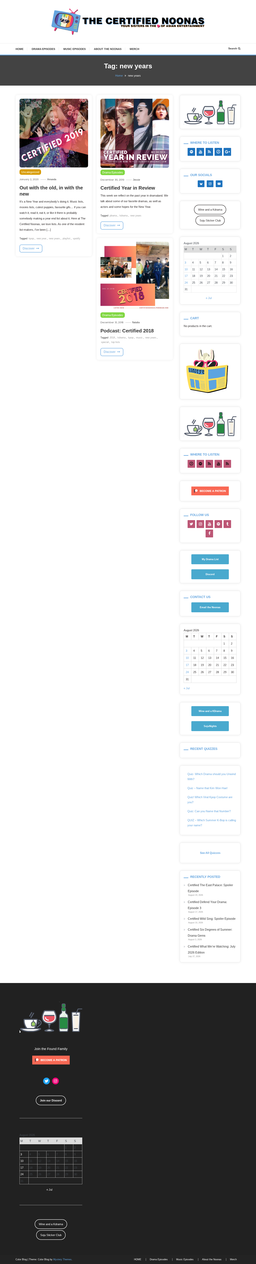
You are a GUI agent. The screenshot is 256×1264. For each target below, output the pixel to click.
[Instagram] (200, 524)
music (139, 337)
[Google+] (227, 152)
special (105, 342)
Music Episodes (74, 48)
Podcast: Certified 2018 (127, 331)
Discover (29, 248)
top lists (115, 342)
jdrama (113, 215)
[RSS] (209, 152)
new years (54, 238)
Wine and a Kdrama (210, 209)
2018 (112, 337)
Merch (134, 48)
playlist (66, 238)
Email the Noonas (210, 607)
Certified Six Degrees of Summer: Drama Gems (210, 932)
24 (186, 282)
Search (232, 48)
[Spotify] (191, 152)
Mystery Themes (62, 1259)
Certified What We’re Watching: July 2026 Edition (211, 949)
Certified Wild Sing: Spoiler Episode (212, 918)
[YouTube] (200, 152)
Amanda (51, 179)
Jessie (136, 179)
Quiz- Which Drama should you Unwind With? (211, 776)
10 (186, 269)
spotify (76, 238)
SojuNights (210, 726)
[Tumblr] (227, 524)
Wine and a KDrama (210, 711)
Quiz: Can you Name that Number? (209, 811)
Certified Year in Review (127, 188)
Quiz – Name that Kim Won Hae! (207, 788)
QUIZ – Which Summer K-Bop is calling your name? (211, 823)
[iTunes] (218, 152)
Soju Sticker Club (210, 220)
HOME (19, 48)
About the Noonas (107, 48)
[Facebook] (209, 533)
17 (186, 275)
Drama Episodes (43, 48)
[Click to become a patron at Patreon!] (210, 490)
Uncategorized (30, 172)
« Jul (209, 298)
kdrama (124, 215)
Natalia (136, 322)
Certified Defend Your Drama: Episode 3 (207, 905)
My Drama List (210, 559)
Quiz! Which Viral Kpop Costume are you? (209, 799)
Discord (210, 574)
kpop (31, 238)
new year (41, 238)
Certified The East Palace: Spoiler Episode (210, 888)
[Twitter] (191, 524)
